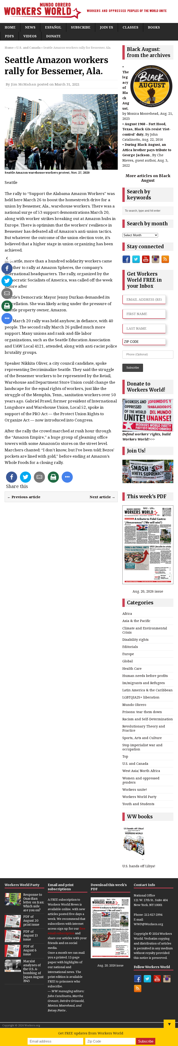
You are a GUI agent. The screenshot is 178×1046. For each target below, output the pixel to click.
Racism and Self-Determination (147, 719)
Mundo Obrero (134, 704)
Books (154, 27)
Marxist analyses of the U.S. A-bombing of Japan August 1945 (33, 971)
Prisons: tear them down (142, 712)
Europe (128, 654)
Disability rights (135, 639)
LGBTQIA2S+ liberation (140, 697)
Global (127, 661)
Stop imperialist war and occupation (142, 747)
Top (125, 756)
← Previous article (23, 496)
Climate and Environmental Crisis (144, 630)
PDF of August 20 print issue (31, 921)
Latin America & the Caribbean (147, 690)
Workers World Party (139, 796)
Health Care (132, 668)
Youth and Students (138, 804)
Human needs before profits (145, 675)
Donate (53, 36)
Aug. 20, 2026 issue (148, 591)
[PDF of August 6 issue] (13, 954)
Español (53, 27)
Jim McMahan (23, 84)
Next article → (102, 496)
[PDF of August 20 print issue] (13, 925)
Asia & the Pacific (136, 621)
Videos (30, 36)
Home (10, 27)
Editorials (130, 646)
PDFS (9, 36)
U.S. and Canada (135, 763)
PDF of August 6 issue (29, 950)
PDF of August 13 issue (30, 935)
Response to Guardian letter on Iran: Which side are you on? (33, 902)
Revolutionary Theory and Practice (143, 728)
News (30, 27)
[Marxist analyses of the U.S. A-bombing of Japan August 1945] (13, 969)
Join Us (106, 27)
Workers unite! (134, 789)
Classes (130, 27)
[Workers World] (89, 11)
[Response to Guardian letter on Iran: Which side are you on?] (13, 903)
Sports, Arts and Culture (142, 738)
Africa (127, 613)
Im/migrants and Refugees (143, 683)
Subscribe (80, 27)
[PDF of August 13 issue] (13, 940)
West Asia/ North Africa (141, 771)
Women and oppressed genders (140, 780)
